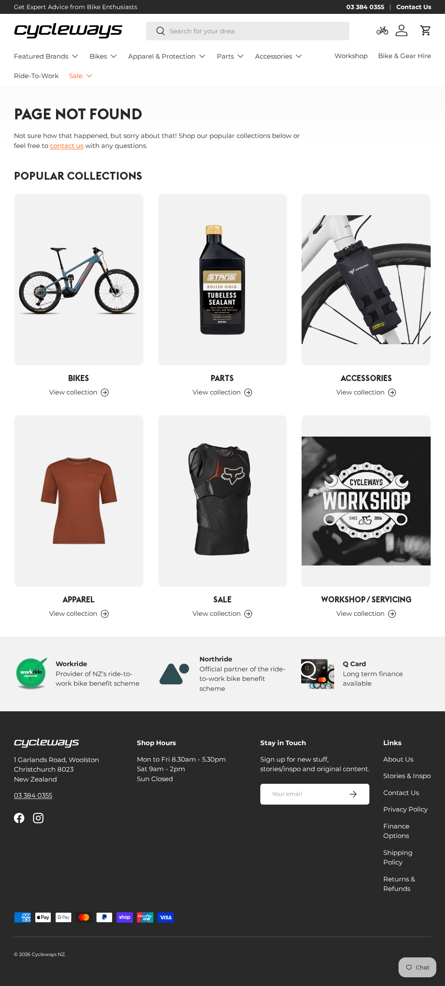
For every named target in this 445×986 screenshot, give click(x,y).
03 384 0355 (365, 6)
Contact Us (413, 6)
